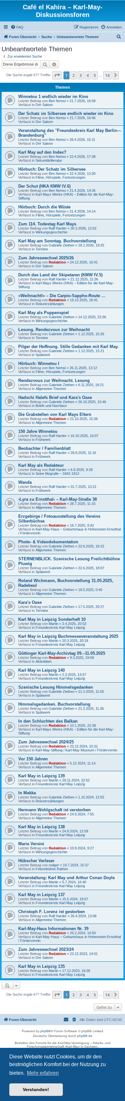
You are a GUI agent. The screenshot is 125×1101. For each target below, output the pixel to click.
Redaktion (57, 262)
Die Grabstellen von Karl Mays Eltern (54, 414)
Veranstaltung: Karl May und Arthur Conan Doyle (66, 877)
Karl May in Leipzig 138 (41, 826)
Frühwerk (43, 439)
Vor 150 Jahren (33, 759)
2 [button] (73, 75)
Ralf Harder (58, 228)
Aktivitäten (44, 661)
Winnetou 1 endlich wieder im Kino (53, 96)
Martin (53, 624)
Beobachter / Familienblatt (44, 448)
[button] (57, 75)
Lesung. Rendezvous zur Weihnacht (54, 329)
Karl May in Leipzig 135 (41, 966)
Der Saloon (44, 105)
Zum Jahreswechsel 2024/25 (46, 742)
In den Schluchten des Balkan (48, 721)
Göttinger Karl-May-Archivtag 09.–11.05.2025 (61, 653)
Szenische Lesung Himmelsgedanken (55, 687)
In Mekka (27, 792)
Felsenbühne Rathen (52, 869)
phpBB (45, 1031)
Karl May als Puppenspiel (43, 312)
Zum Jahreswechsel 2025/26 (46, 257)
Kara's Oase (30, 602)
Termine (42, 249)
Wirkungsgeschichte (51, 232)
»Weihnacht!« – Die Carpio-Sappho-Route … (61, 295)
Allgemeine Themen (51, 389)
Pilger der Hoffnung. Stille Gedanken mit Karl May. (68, 346)
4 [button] (88, 75)
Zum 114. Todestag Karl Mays (47, 224)
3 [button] (80, 75)
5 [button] (95, 75)
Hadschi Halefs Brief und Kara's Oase (55, 397)
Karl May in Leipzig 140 (41, 670)
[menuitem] (17, 27)
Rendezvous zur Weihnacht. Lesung (54, 380)
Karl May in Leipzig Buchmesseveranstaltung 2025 (68, 636)
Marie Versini (31, 843)
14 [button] (107, 75)
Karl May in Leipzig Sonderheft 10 (52, 619)
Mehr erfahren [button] (43, 1073)
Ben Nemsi (57, 101)
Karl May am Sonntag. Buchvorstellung (57, 241)
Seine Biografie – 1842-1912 (57, 473)
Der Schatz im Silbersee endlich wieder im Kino (65, 113)
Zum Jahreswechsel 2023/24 (46, 949)
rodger (54, 865)
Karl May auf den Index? (42, 152)
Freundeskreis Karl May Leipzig (60, 627)
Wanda (25, 482)
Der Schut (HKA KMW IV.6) (44, 186)
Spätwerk (43, 355)
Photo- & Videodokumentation (48, 541)
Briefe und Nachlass (51, 406)
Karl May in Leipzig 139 (41, 775)
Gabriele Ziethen (61, 245)
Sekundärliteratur (49, 160)
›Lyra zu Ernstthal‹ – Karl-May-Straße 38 (57, 499)
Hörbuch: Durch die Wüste (44, 207)
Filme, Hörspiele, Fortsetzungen (60, 177)
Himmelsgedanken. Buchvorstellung (54, 704)
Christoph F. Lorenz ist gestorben (51, 911)
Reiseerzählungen (50, 304)
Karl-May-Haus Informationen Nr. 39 (53, 928)
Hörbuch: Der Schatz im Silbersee (52, 169)
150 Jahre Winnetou (37, 431)
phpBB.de (84, 1036)
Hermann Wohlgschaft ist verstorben (54, 809)
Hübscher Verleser (36, 860)
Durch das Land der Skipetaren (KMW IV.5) (60, 274)
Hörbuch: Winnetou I (38, 363)
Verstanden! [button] (36, 1089)
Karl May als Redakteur (41, 465)
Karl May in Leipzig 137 (41, 894)
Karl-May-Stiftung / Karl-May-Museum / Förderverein (76, 750)
